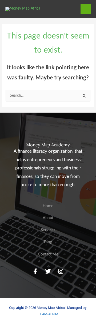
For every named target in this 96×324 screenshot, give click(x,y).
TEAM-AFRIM (48, 314)
